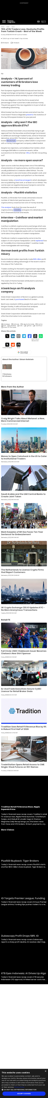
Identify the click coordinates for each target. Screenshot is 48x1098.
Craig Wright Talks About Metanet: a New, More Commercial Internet (23, 419)
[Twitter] (7, 336)
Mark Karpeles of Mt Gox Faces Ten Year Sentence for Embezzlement (22, 533)
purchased (20, 299)
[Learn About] (35, 338)
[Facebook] (30, 336)
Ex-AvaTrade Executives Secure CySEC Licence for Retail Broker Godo (21, 690)
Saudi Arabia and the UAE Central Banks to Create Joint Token (23, 495)
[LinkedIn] (13, 336)
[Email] (18, 336)
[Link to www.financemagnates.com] (24, 402)
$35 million (37, 259)
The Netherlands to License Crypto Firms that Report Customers (22, 571)
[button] (24, 1089)
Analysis (13, 26)
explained (39, 241)
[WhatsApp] (41, 336)
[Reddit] (13, 345)
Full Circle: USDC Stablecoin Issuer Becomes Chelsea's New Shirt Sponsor (23, 652)
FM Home (2, 26)
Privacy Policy (19, 1087)
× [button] (45, 1071)
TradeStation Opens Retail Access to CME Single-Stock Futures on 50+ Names (22, 765)
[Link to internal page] (7, 367)
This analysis (6, 207)
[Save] (18, 346)
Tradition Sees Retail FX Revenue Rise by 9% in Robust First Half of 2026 (23, 728)
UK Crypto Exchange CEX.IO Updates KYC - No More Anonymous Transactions (23, 608)
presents (29, 115)
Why (28, 153)
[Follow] (7, 346)
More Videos (7, 830)
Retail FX (7, 26)
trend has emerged (23, 180)
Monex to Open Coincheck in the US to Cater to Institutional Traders (24, 457)
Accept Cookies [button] (24, 1094)
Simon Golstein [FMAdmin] (23, 35)
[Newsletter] (38, 22)
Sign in (43, 21)
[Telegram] (24, 336)
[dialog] (24, 1083)
